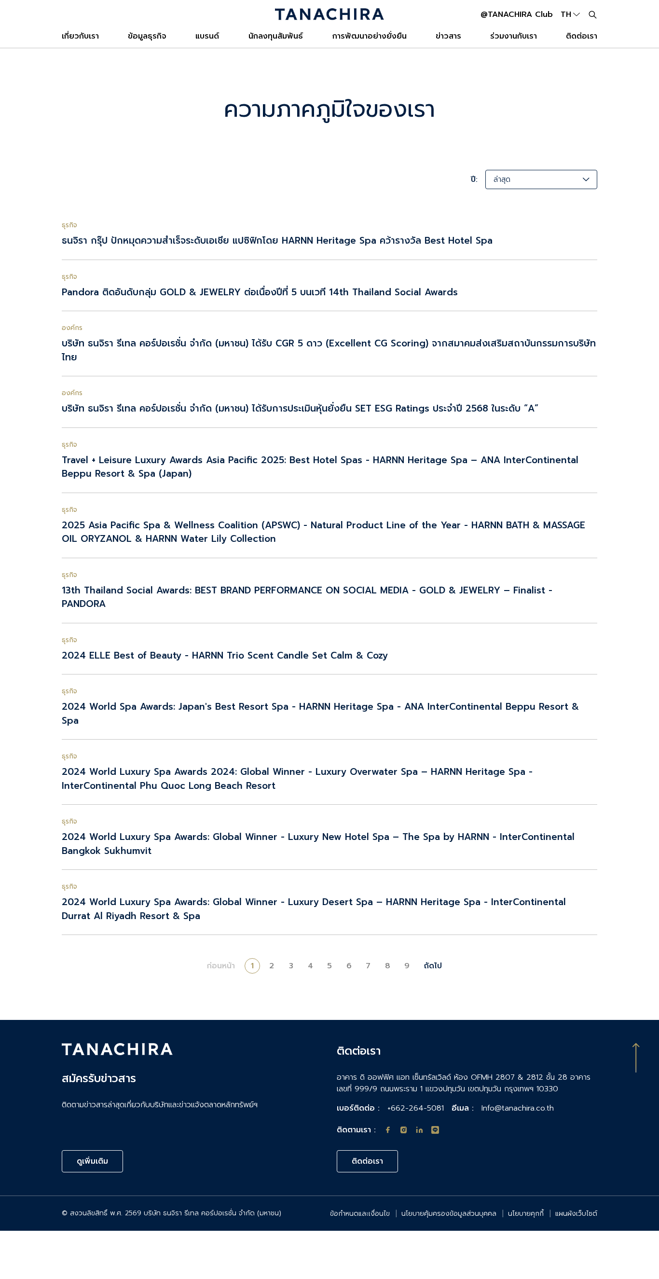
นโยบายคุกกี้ (526, 1214)
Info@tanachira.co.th (517, 1108)
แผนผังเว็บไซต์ (576, 1214)
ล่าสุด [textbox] (502, 179)
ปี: (474, 179)
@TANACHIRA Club (517, 14)
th (566, 14)
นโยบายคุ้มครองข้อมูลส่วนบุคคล (448, 1214)
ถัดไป (433, 966)
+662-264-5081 (415, 1108)
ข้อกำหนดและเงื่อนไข (360, 1214)
